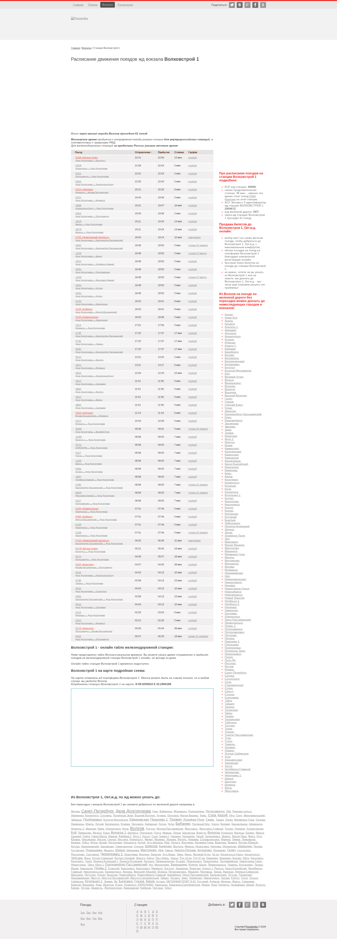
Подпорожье (233, 647)
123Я (78, 460)
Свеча (169, 850)
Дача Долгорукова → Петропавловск (92, 272)
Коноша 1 (125, 836)
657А (78, 556)
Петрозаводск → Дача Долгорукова (92, 176)
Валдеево (187, 842)
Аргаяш (127, 871)
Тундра (229, 828)
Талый (199, 836)
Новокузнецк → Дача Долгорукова (91, 511)
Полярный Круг (201, 824)
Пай (228, 811)
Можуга (140, 858)
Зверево (230, 426)
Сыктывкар (232, 697)
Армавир (230, 330)
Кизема (75, 842)
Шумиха (230, 784)
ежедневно (194, 237)
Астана (229, 339)
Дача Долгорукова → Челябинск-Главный (94, 264)
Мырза (205, 884)
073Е (78, 580)
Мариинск (231, 551)
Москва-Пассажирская (170, 828)
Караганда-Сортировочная (184, 884)
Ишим (228, 445)
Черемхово (232, 772)
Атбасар (230, 342)
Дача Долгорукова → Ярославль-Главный (94, 280)
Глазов (229, 401)
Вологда (230, 386)
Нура (214, 884)
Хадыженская (233, 759)
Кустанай (230, 516)
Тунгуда (150, 828)
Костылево (115, 842)
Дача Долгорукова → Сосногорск (90, 591)
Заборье (76, 819)
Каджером (188, 836)
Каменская (232, 454)
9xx (83, 924)
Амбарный (151, 824)
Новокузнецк (78, 864)
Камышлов (231, 457)
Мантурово (232, 548)
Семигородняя (123, 846)
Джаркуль (97, 887)
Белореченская (234, 361)
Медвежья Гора (235, 554)
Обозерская (229, 846)
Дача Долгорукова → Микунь (88, 400)
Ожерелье (231, 610)
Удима (236, 839)
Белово (229, 355)
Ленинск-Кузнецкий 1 (105, 861)
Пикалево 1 (232, 641)
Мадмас (159, 839)
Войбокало (166, 811)
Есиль (119, 884)
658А (78, 636)
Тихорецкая (232, 719)
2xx (88, 912)
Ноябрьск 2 (232, 604)
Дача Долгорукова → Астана (89, 288)
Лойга (85, 842)
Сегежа (229, 675)
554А (78, 572)
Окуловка (231, 613)
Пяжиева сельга (241, 811)
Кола (228, 488)
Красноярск (232, 504)
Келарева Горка (204, 842)
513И (78, 532)
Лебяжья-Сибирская (246, 871)
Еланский (113, 868)
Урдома (171, 839)
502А (78, 357)
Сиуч (239, 815)
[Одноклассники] (263, 5)
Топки (228, 728)
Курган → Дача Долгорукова (88, 456)
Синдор (111, 839)
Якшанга (109, 850)
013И (78, 524)
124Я (78, 253)
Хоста (228, 766)
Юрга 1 (99, 864)
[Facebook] (255, 5)
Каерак (75, 887)
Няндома (230, 607)
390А (78, 373)
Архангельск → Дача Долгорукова (91, 168)
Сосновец (105, 815)
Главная (78, 4)
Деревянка (77, 815)
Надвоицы (77, 824)
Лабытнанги (232, 523)
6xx (88, 918)
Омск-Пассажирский (238, 619)
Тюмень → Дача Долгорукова (89, 583)
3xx (94, 912)
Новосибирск (233, 591)
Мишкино (193, 871)
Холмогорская (255, 828)
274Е (78, 333)
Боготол (230, 367)
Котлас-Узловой (124, 858)
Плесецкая (232, 644)
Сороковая (248, 881)
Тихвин (229, 716)
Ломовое (240, 828)
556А (78, 181)
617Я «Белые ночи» (86, 548)
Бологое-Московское (238, 370)
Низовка (230, 585)
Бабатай (76, 884)
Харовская (231, 762)
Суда (212, 815)
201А (78, 612)
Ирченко (226, 881)
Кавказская (232, 448)
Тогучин (230, 725)
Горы (155, 811)
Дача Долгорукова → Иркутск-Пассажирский (96, 312)
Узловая (230, 747)
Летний (99, 824)
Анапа (229, 320)
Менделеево (161, 864)
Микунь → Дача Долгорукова (88, 224)
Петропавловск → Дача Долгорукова (92, 503)
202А (78, 365)
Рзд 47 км (199, 858)
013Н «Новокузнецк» (87, 508)
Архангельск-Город (231, 854)
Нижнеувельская (235, 579)
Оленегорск (232, 616)
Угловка (161, 815)
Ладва (229, 819)
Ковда (215, 824)
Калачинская (233, 451)
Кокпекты (223, 884)
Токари (220, 819)
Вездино (144, 854)
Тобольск (230, 722)
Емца (106, 832)
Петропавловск (234, 632)
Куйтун (235, 878)
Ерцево (250, 832)
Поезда (93, 4)
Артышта (230, 333)
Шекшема (133, 850)
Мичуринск (232, 563)
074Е (78, 341)
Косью (146, 836)
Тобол (167, 887)
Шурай (103, 842)
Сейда (86, 836)
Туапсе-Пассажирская (239, 734)
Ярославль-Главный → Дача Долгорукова (94, 496)
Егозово (180, 861)
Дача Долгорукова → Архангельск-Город (94, 184)
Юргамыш (206, 871)
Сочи (228, 681)
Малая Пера (239, 836)
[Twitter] (232, 5)
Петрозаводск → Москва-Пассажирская (93, 631)
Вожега (232, 842)
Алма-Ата (231, 317)
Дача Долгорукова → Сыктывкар (90, 384)
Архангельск (232, 336)
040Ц (78, 269)
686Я (78, 492)
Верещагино (233, 383)
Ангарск (230, 323)
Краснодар (232, 501)
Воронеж (230, 392)
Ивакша (166, 832)
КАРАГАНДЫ (145, 884)
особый (192, 157)
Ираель (226, 836)
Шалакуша (188, 832)
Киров (228, 476)
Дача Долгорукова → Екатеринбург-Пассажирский (99, 240)
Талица (229, 706)
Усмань (229, 750)
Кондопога (231, 492)
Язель (188, 854)
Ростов (229, 666)
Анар (98, 884)
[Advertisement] (142, 94)
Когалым (230, 485)
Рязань (229, 669)
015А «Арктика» (84, 189)
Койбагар (145, 887)
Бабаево (230, 348)
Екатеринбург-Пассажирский (243, 414)
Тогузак (85, 887)
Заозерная (231, 423)
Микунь (229, 557)
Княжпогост (232, 482)
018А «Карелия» (84, 564)
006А (78, 213)
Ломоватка (248, 839)
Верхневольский (254, 815)
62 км (215, 854)
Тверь (228, 713)
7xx (94, 918)
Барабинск (231, 351)
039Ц (78, 468)
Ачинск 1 (230, 345)
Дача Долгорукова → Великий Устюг (92, 432)
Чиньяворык (89, 839)
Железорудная (113, 887)
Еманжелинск (233, 420)
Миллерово (232, 560)
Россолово (77, 854)
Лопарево (219, 850)
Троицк (229, 731)
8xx (100, 918)
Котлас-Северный (102, 858)
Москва (229, 566)
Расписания (125, 4)
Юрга (228, 787)
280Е (78, 245)
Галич (228, 398)
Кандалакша (232, 460)
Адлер (229, 314)
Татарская (231, 709)
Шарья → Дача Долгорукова (88, 464)
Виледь (182, 839)
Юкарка (75, 839)
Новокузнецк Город (237, 588)
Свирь (210, 819)
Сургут (229, 691)
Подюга (175, 842)
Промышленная (165, 861)
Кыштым (230, 520)
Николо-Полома (185, 850)
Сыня (155, 836)
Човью (174, 858)
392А (78, 381)
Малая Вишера (234, 544)
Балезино (126, 881)
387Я (78, 229)
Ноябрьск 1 (232, 601)
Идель (90, 824)
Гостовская (77, 850)
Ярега (251, 836)
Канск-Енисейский (236, 464)
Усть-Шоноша (155, 842)
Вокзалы (107, 4)
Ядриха (226, 839)
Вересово (220, 842)
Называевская (234, 572)
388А (78, 389)
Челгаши (158, 887)
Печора (229, 638)
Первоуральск (234, 622)
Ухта (227, 756)
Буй (227, 373)
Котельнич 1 (232, 495)
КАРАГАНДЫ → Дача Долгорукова (91, 448)
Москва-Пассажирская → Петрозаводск (93, 567)
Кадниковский (90, 846)
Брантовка (131, 854)
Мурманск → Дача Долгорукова (90, 328)
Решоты (218, 868)
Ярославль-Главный (211, 828)
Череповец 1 (233, 775)
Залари (225, 878)
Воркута (230, 389)
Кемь (228, 473)
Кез (151, 864)
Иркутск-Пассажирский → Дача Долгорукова (96, 519)
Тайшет (229, 703)
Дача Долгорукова (133, 811)
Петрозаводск (233, 629)
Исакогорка (202, 846)
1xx (83, 912)
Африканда (255, 824)
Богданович (232, 364)
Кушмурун (130, 884)
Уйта (231, 815)
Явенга (260, 832)
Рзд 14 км (186, 858)
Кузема (125, 824)
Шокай (250, 884)
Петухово (231, 635)
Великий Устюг (234, 376)
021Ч (78, 421)
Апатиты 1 (231, 327)
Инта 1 (229, 439)
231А (78, 325)
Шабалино (245, 846)
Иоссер (101, 839)
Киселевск (231, 479)
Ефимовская (139, 819)
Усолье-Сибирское (236, 753)
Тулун (228, 741)
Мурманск (231, 569)
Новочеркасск (233, 594)
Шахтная (230, 781)
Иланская (231, 435)
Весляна (123, 839)
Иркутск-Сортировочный (144, 878)
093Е (78, 596)
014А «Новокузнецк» (86, 317)
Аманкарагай (131, 887)
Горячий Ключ (234, 404)
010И (78, 301)
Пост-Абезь (162, 858)
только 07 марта (197, 253)
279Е (78, 484)
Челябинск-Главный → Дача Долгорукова (94, 480)
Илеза (94, 842)
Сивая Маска (99, 836)
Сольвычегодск (209, 839)
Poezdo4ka (252, 926)
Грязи (228, 407)
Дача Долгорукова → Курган (88, 296)
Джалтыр (108, 884)
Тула (228, 738)
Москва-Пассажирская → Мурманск (91, 416)
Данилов (230, 411)
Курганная (231, 513)
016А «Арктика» (84, 413)
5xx (83, 918)
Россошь (230, 663)
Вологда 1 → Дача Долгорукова (90, 440)
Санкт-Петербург (235, 672)
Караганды (232, 467)
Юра (166, 842)
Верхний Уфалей (145, 871)
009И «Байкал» (84, 516)
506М (78, 429)
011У (78, 452)
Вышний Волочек (236, 395)
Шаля (202, 864)
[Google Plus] (247, 5)
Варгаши (228, 871)
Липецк (229, 529)
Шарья (229, 778)
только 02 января (198, 532)
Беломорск (232, 358)
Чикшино (175, 836)
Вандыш (239, 832)
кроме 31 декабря (198, 636)
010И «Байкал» (84, 309)
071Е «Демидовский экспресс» (92, 540)
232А (78, 620)
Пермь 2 (230, 625)
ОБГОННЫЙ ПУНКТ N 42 (181, 881)
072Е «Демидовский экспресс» (92, 237)
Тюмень (230, 744)
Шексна (151, 846)
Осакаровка (238, 884)
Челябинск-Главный (237, 769)
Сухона (229, 694)
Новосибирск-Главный (151, 874)
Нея (227, 576)
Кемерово (231, 470)
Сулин (229, 688)
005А (78, 173)
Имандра (91, 828)
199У (78, 476)
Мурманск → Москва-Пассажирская (91, 192)
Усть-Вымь (168, 854)
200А (78, 261)
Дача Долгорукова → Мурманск (90, 200)
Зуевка (229, 432)
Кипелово (165, 846)
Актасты (260, 884)
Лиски (228, 532)
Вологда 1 (118, 832)
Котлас (229, 498)
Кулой (141, 842)
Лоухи (162, 824)
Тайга (228, 700)
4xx (100, 912)
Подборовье (92, 819)
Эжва (180, 854)
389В (78, 205)
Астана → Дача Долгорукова (89, 472)
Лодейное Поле (235, 535)
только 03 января (198, 245)
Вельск (229, 379)
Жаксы (236, 881)
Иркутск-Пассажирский (115, 878)
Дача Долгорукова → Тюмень (89, 344)
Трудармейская (229, 861)
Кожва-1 (164, 836)
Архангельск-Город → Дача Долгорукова (94, 208)
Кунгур (229, 507)
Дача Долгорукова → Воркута (89, 360)
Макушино (231, 541)
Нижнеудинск (233, 582)
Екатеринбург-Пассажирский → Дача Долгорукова (99, 488)
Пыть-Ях (230, 660)
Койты (150, 858)
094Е (78, 349)
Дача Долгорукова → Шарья (88, 256)
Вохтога (178, 846)
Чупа (171, 824)
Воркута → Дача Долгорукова (89, 232)
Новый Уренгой (234, 597)
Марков (112, 836)
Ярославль (232, 790)
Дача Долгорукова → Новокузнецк (91, 304)
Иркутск (229, 442)
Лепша (177, 832)
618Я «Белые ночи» (86, 157)
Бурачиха (227, 832)
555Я (78, 165)
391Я (78, 221)
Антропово (204, 850)
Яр (115, 881)
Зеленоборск (212, 836)
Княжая (225, 824)
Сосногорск (232, 678)
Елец (228, 417)
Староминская (234, 685)
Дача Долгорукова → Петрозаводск (92, 216)
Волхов (137, 828)
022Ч (78, 197)
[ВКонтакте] (240, 5)
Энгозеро (137, 824)
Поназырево (94, 850)
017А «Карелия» (84, 628)
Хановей (76, 836)
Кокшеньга (130, 842)
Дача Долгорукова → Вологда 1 (90, 160)
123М (78, 437)
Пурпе (229, 657)
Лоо (227, 538)
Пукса (157, 832)
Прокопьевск (233, 653)
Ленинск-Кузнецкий (237, 526)
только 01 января (198, 484)
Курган (229, 510)
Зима (228, 429)
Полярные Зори (235, 650)
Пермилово (84, 832)
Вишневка (88, 884)
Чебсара (76, 858)
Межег (149, 839)
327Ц (78, 445)
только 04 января (198, 429)
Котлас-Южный (248, 842)
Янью (87, 858)
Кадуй (222, 815)
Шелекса (133, 832)
